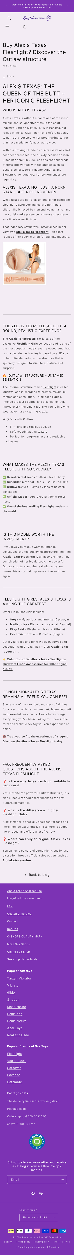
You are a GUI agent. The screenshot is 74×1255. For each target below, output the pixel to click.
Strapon (13, 999)
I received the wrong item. (25, 898)
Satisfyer (14, 1068)
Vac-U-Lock (16, 1061)
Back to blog (39, 875)
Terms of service (61, 1242)
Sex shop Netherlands (22, 959)
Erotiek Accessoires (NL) (35, 1237)
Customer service (19, 913)
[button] (7, 27)
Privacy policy (41, 1242)
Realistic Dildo (18, 1035)
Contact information (48, 1247)
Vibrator (13, 985)
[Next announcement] (67, 6)
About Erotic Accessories (24, 891)
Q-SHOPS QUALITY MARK (25, 936)
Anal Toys (14, 1028)
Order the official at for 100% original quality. (35, 664)
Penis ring (14, 1014)
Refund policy (23, 1242)
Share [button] (10, 76)
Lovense (13, 1075)
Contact (12, 921)
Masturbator (16, 1007)
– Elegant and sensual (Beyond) (40, 624)
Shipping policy (26, 1247)
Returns (12, 929)
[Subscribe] (63, 1179)
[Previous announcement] (7, 6)
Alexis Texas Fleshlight (37, 741)
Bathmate (14, 1082)
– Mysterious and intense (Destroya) (39, 619)
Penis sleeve (17, 1021)
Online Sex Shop (18, 951)
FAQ (10, 906)
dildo (11, 992)
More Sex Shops (18, 944)
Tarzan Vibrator (19, 978)
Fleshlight (49, 387)
